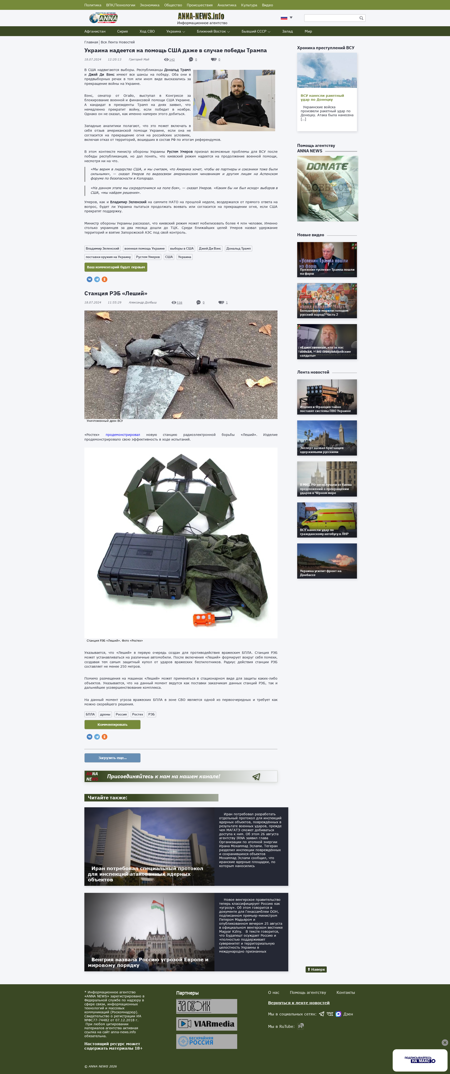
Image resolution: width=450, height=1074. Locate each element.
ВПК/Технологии (120, 5)
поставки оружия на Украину (108, 257)
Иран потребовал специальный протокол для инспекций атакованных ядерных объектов (145, 873)
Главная (91, 42)
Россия (121, 714)
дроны (105, 714)
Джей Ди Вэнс (210, 248)
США (169, 257)
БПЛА (90, 714)
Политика (92, 5)
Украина (173, 31)
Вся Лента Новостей (118, 42)
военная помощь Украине (144, 248)
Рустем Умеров (148, 257)
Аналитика (227, 5)
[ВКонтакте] (89, 279)
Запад (287, 31)
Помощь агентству (308, 992)
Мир (308, 31)
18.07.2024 (102, 59)
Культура (249, 5)
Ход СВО (147, 31)
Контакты (346, 992)
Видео (267, 5)
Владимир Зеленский (102, 248)
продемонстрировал (123, 435)
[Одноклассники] (104, 279)
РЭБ (151, 714)
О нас (273, 992)
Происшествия (200, 5)
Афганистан (94, 31)
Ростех (137, 714)
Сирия (122, 31)
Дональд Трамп (238, 248)
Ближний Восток (211, 31)
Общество (173, 5)
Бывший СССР (254, 31)
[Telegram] (97, 279)
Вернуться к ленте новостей (299, 1002)
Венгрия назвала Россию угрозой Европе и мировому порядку (148, 962)
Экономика (150, 5)
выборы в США (182, 248)
